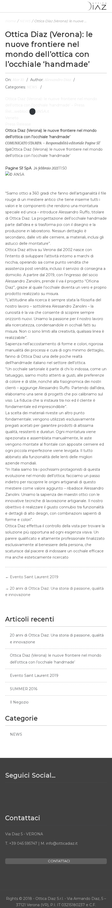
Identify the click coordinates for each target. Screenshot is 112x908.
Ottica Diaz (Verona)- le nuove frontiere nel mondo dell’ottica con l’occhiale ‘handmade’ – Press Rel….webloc (51, 105)
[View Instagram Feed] (47, 794)
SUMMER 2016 (23, 688)
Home (10, 21)
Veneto (11, 118)
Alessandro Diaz (58, 79)
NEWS (25, 21)
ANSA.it (42, 111)
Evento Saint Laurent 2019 (34, 577)
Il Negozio (19, 702)
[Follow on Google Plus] (35, 794)
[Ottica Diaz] (96, 6)
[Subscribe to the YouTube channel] (22, 794)
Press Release (18, 124)
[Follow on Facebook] (9, 794)
